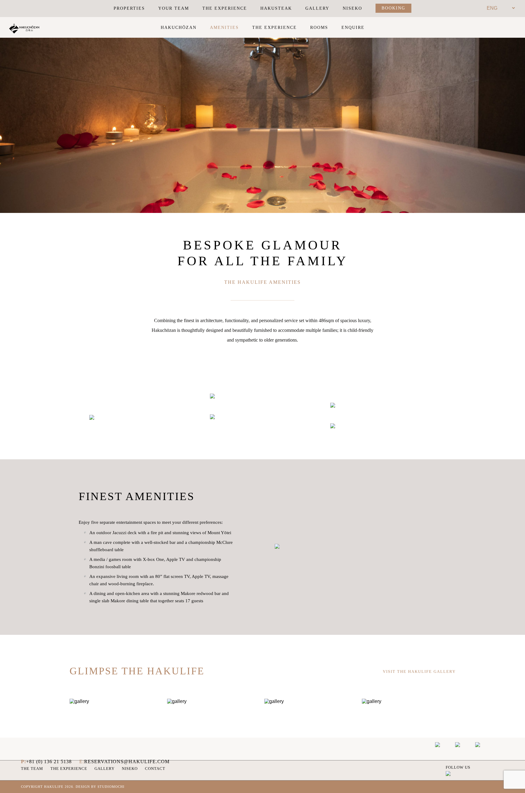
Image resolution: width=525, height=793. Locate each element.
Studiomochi (111, 786)
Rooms (319, 27)
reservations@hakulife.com (127, 761)
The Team (32, 769)
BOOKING (393, 8)
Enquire (353, 27)
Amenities (224, 27)
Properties (129, 8)
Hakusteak (276, 8)
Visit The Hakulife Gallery (419, 671)
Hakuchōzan (179, 27)
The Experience (224, 8)
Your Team (173, 8)
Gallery (317, 8)
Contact (155, 769)
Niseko (352, 8)
